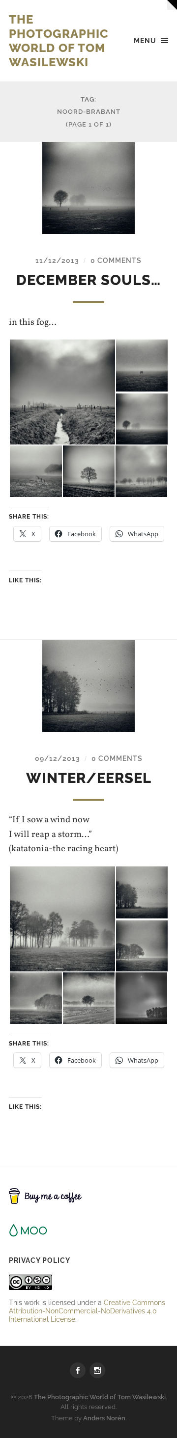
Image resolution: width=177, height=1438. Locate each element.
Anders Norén (104, 1418)
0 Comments (116, 260)
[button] (62, 392)
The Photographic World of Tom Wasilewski (59, 40)
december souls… (88, 280)
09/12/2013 (57, 758)
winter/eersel (88, 778)
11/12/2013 (57, 260)
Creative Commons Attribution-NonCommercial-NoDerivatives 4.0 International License (87, 1310)
